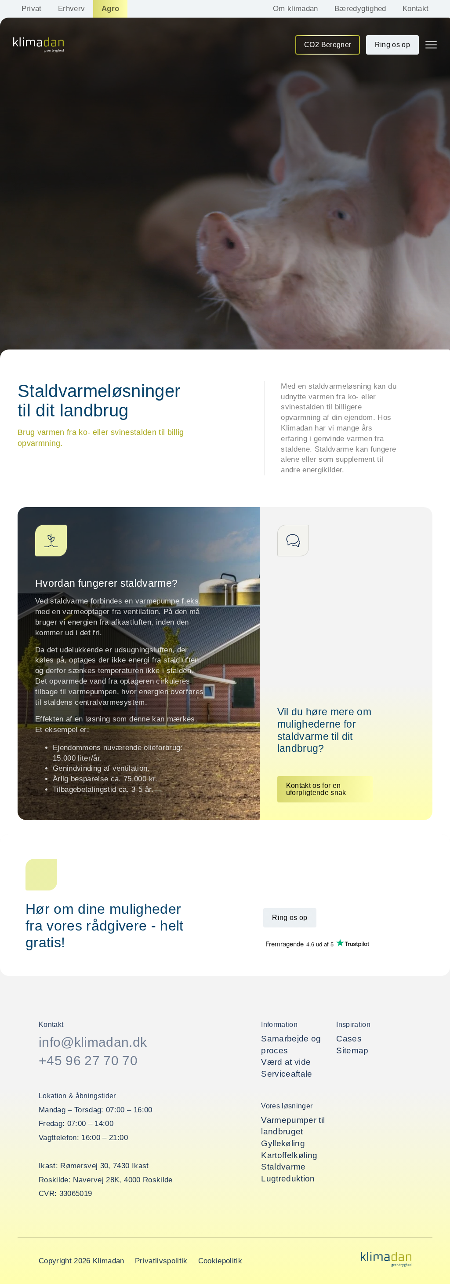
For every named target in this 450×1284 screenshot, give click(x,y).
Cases (349, 1038)
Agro (110, 8)
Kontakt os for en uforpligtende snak (316, 789)
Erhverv (71, 8)
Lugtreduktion (288, 1178)
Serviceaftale (286, 1073)
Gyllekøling (283, 1143)
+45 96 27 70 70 (88, 1060)
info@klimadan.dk (93, 1042)
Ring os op (392, 44)
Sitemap (352, 1050)
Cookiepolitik (220, 1261)
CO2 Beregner (327, 44)
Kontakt (415, 8)
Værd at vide (286, 1062)
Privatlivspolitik (161, 1261)
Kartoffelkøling (289, 1155)
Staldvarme (283, 1166)
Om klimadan (295, 8)
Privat (32, 8)
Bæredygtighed (360, 8)
